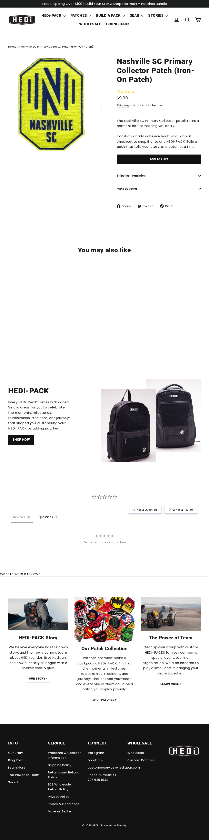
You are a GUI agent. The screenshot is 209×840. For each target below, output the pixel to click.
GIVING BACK (118, 24)
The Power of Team (23, 775)
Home (12, 47)
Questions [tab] (46, 517)
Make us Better (60, 811)
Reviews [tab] (19, 517)
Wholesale (135, 753)
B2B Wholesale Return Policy (59, 786)
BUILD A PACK (109, 15)
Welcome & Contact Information (64, 755)
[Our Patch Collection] (104, 619)
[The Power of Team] (171, 614)
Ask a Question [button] (147, 510)
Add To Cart (159, 159)
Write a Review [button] (183, 510)
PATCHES (79, 15)
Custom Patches (141, 760)
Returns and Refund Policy (63, 774)
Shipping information (131, 175)
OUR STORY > (38, 678)
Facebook (95, 760)
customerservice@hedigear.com (104, 767)
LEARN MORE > (170, 683)
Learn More (17, 767)
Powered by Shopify (114, 825)
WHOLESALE (90, 24)
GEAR (135, 15)
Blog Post (15, 760)
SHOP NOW (21, 440)
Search (13, 782)
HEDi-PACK (51, 15)
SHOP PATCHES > (104, 699)
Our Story (15, 753)
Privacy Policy (58, 796)
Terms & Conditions (63, 804)
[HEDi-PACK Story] (38, 614)
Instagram (96, 753)
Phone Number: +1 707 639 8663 (102, 777)
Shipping (123, 105)
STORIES (156, 15)
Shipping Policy (59, 765)
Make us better (127, 188)
